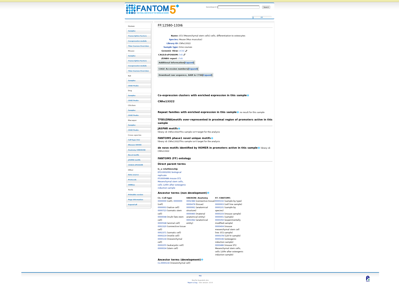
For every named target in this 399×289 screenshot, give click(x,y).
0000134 (162, 239)
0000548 (162, 223)
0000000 (162, 201)
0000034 (162, 248)
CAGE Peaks (133, 86)
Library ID (172, 43)
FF (262, 17)
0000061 (190, 207)
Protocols (132, 180)
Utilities (131, 185)
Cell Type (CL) (134, 140)
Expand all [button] (132, 204)
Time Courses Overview (138, 46)
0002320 (162, 226)
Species (173, 39)
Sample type (170, 47)
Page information (135, 199)
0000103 (219, 214)
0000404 (219, 226)
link (181, 55)
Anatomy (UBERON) (137, 150)
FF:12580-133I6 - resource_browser (150, 7)
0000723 (162, 210)
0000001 (219, 217)
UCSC (182, 51)
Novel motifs (133, 155)
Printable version (135, 194)
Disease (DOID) (135, 145)
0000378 (219, 236)
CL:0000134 (164, 263)
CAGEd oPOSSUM (135, 165)
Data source (133, 175)
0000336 (219, 239)
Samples (131, 31)
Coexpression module (137, 41)
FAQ (200, 276)
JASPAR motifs (134, 160)
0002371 (162, 232)
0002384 (190, 201)
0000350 (219, 220)
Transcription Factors (137, 36)
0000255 (162, 245)
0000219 (162, 236)
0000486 (219, 245)
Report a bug (192, 282)
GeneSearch (211, 7)
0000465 (190, 214)
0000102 (219, 201)
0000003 (162, 207)
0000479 (190, 204)
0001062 (190, 220)
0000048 (162, 217)
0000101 (219, 207)
